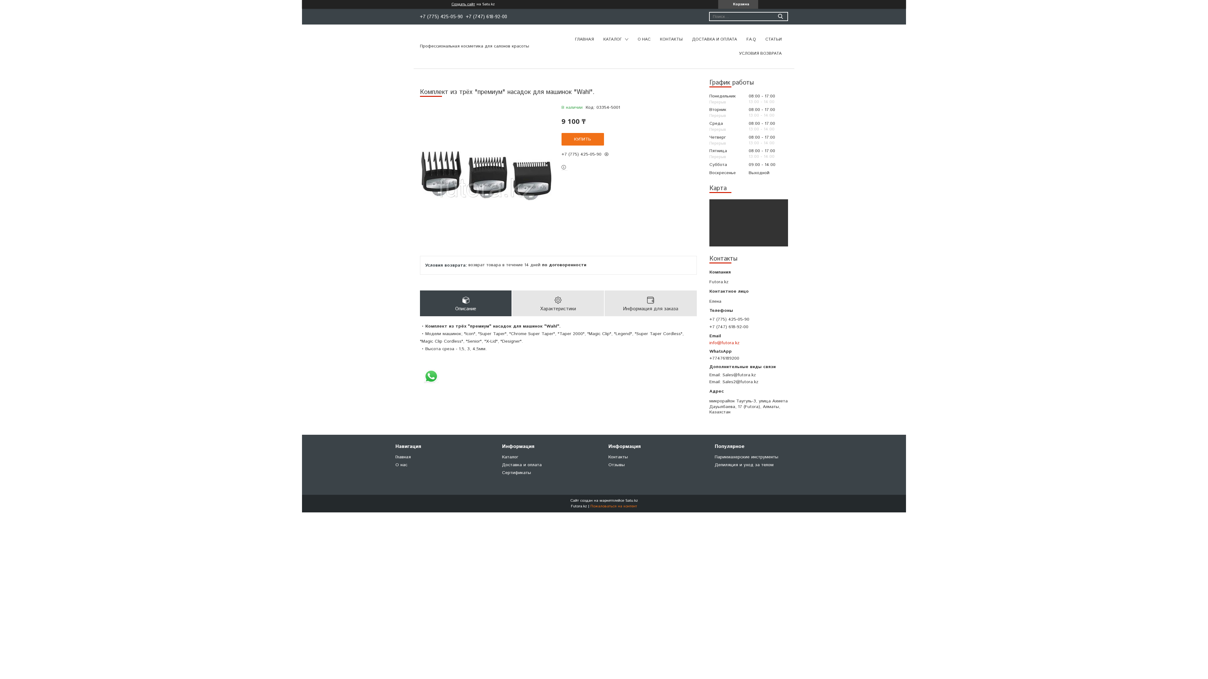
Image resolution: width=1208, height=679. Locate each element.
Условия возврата (760, 54)
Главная (584, 39)
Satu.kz (631, 500)
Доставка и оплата (714, 39)
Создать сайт (463, 4)
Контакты (671, 39)
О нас (644, 39)
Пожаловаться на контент (613, 506)
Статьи (773, 39)
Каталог (612, 39)
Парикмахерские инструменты (746, 457)
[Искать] (780, 16)
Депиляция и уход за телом (744, 465)
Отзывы (616, 465)
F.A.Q (751, 39)
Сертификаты (516, 473)
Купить (582, 139)
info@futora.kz (724, 343)
